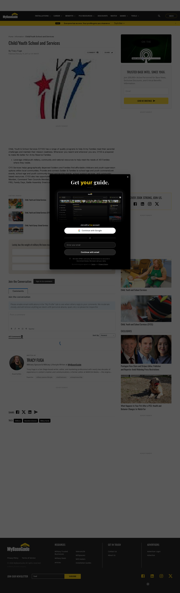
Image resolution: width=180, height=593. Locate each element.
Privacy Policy (103, 264)
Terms (93, 264)
